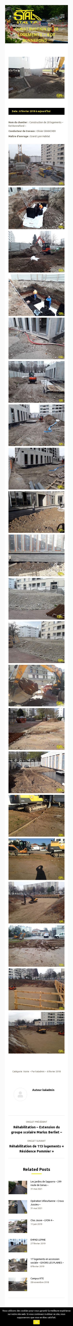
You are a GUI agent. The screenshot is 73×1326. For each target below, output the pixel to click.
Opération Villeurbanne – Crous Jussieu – (47, 1203)
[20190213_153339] (36, 555)
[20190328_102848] (36, 772)
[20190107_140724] (36, 425)
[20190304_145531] (36, 642)
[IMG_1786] (36, 1033)
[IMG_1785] (36, 989)
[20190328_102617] (36, 729)
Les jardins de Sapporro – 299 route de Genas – (46, 1183)
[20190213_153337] (36, 512)
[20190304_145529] (36, 599)
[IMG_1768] (36, 859)
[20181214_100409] (36, 338)
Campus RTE (37, 1278)
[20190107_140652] (36, 382)
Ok (36, 1322)
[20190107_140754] (36, 469)
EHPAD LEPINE (38, 1239)
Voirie (26, 1071)
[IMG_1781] (36, 902)
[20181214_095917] (36, 252)
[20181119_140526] (36, 165)
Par (38, 1071)
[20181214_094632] (36, 208)
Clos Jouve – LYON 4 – (42, 1220)
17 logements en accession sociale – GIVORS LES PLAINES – (47, 1261)
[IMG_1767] (36, 816)
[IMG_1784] (36, 946)
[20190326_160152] (36, 686)
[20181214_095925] (36, 295)
